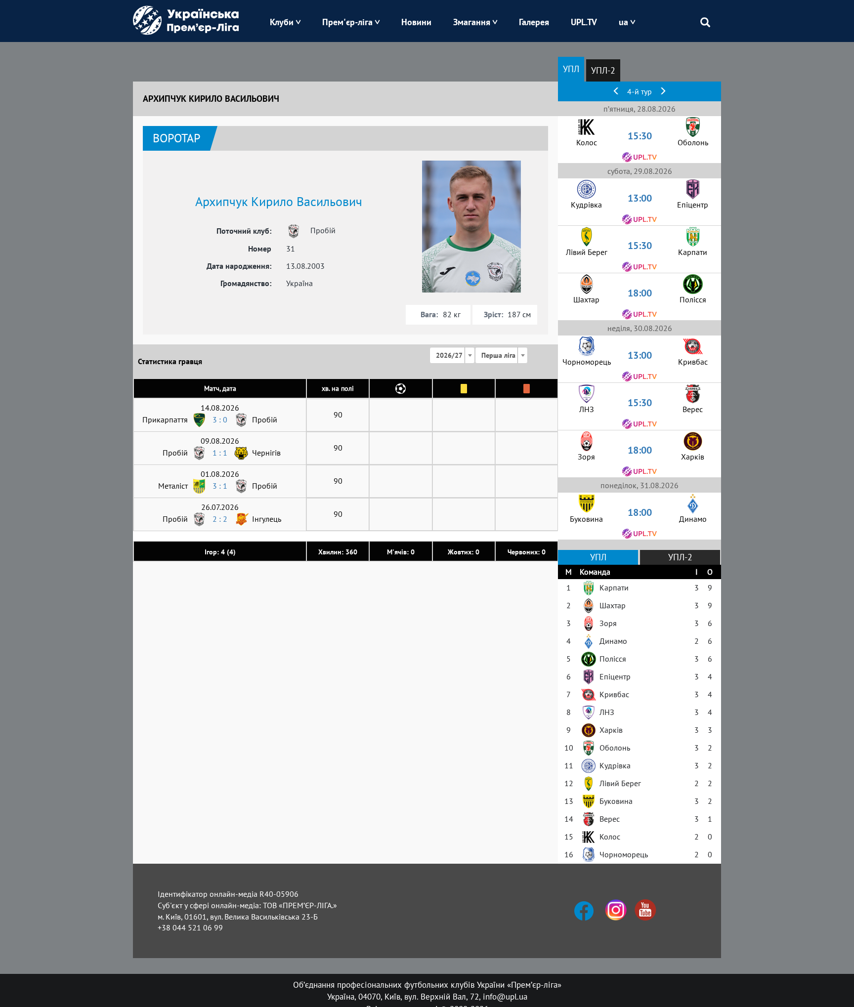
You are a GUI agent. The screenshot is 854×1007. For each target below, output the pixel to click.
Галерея (534, 22)
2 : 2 (220, 519)
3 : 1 (220, 486)
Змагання (471, 22)
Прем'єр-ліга (347, 22)
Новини (416, 22)
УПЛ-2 (603, 70)
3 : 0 (220, 419)
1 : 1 (220, 453)
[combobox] (452, 355)
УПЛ (571, 69)
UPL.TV (584, 22)
